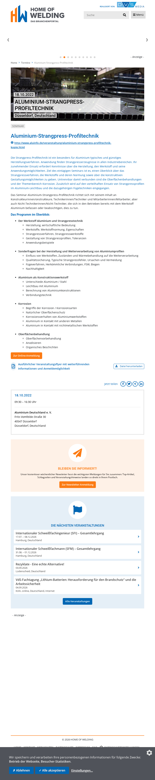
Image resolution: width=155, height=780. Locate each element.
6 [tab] (79, 57)
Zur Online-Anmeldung (26, 355)
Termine (25, 62)
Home (14, 62)
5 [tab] (76, 57)
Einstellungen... (82, 770)
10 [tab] (94, 57)
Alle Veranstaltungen (77, 601)
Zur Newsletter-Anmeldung (77, 484)
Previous (8, 40)
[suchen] (124, 15)
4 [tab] (72, 57)
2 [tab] (64, 57)
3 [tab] (68, 57)
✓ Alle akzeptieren (52, 770)
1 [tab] (60, 57)
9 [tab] (91, 57)
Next (147, 40)
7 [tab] (83, 57)
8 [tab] (87, 57)
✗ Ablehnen (21, 770)
